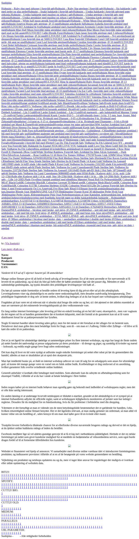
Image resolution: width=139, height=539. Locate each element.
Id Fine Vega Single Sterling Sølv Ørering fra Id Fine (48, 161)
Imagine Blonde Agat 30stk (21, 191)
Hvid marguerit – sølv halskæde (98, 112)
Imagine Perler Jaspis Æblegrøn (24, 194)
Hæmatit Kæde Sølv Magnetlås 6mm (93, 127)
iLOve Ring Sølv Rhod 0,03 (66, 188)
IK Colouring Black (32, 182)
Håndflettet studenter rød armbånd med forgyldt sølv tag (58, 133)
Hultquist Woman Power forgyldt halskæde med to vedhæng (78, 100)
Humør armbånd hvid (31, 103)
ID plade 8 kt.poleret (113, 164)
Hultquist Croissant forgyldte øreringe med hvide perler (46, 45)
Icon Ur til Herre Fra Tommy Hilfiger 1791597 (70, 155)
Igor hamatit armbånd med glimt (54, 179)
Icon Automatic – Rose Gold (29, 155)
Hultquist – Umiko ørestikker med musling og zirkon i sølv (41, 17)
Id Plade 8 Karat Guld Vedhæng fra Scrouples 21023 (73, 164)
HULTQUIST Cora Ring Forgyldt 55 (67, 39)
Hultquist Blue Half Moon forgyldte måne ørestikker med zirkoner (40, 29)
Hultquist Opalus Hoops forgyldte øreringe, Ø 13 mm (97, 75)
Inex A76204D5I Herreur (98, 206)
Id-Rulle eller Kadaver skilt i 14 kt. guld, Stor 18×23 (36, 176)
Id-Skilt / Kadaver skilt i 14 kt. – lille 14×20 (87, 176)
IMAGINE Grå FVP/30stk (50, 191)
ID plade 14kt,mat (35, 164)
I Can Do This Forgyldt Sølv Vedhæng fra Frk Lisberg (82, 142)
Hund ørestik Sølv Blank (56, 103)
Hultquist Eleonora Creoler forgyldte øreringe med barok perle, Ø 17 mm (44, 51)
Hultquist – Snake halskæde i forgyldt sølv (50, 11)
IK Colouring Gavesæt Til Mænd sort (63, 182)
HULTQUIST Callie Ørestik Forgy (45, 33)
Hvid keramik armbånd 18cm (58, 109)
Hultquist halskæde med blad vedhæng (55, 63)
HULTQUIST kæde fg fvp (46, 66)
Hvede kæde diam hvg (116, 103)
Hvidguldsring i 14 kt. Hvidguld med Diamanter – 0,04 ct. (91, 121)
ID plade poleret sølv (21, 167)
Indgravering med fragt (37, 197)
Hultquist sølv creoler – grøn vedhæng (47, 87)
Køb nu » (19, 249)
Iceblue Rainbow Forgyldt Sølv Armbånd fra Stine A (73, 152)
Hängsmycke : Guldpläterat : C (87, 130)
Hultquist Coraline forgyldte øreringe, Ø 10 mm (92, 42)
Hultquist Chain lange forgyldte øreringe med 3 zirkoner (94, 33)
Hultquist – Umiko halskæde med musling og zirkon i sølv (42, 14)
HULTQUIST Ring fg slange (60, 81)
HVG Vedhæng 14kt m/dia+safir (42, 106)
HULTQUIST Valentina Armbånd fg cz (70, 94)
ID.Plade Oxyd (29, 179)
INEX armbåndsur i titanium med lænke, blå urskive (37, 225)
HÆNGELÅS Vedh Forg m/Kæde (24, 130)
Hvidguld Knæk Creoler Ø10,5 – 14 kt (61, 115)
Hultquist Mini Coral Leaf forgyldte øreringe (94, 69)
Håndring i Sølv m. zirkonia (29, 136)
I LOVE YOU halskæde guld (77, 145)
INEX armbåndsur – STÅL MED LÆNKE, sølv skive (61, 216)
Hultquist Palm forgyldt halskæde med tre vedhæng (92, 78)
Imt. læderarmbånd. (106, 194)
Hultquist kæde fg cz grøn (18, 66)
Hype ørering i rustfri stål (59, 127)
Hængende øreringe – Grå (57, 130)
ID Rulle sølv (84, 170)
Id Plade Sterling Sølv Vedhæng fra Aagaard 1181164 (48, 170)
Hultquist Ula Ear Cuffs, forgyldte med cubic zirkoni (95, 91)
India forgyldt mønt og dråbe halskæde (70, 197)
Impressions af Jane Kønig (82, 194)
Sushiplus (6, 2)
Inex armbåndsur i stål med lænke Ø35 (58, 222)
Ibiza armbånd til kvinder (47, 149)
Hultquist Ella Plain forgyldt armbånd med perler (76, 54)
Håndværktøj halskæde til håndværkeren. (66, 136)
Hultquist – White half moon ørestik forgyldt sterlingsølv (40, 20)
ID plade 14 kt (18, 164)
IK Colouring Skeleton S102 (49, 185)
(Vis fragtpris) (12, 243)
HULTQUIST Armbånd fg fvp (24, 26)
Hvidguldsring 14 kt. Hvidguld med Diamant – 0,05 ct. (49, 118)
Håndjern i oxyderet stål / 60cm (104, 133)
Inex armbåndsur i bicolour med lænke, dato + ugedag (43, 219)
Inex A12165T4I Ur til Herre (29, 200)
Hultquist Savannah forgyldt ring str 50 (98, 84)
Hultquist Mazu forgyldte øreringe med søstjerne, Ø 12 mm (39, 69)
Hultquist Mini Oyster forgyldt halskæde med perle (70, 72)
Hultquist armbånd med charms (57, 26)
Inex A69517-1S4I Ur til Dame (75, 203)
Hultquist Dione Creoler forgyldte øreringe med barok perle (37, 48)
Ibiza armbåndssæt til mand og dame (80, 149)
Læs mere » (7, 249)
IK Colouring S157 (24, 185)
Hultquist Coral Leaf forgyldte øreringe (46, 42)
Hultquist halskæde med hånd (92, 63)
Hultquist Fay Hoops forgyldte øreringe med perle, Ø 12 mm (47, 57)
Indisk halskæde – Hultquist (106, 197)
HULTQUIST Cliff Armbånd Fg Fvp (65, 36)
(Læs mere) (7, 237)
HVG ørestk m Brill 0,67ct (107, 106)
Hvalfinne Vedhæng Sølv (90, 103)
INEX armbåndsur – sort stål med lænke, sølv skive (99, 210)
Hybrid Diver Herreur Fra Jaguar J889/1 (24, 127)
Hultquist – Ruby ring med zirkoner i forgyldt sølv (28, 8)
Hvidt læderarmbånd (43, 124)
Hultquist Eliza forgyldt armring (33, 54)
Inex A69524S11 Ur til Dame (69, 206)
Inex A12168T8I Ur (83, 200)
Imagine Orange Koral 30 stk (80, 191)
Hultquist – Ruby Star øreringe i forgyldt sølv (79, 8)
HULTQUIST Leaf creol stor (76, 66)
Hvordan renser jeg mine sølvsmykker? (75, 124)
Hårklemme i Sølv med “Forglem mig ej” (44, 139)
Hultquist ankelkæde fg (71, 23)
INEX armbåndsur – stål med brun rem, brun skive (80, 213)
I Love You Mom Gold (105, 145)
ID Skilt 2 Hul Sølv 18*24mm (107, 170)
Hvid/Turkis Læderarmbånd (25, 115)
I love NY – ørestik (122, 142)
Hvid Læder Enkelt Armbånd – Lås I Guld (58, 112)
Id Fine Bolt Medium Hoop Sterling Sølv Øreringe (77, 158)
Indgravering (18, 197)
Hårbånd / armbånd (98, 136)
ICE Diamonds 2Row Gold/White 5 (25, 152)
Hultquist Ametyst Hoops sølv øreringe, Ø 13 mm (32, 23)
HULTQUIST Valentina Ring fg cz (94, 97)
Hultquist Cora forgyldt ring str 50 (28, 39)
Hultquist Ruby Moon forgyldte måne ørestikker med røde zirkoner (41, 84)
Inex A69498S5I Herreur (45, 203)
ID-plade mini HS (76, 173)
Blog (16, 536)
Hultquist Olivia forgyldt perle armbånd (48, 75)
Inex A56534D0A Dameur (108, 200)
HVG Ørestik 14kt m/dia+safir (76, 106)
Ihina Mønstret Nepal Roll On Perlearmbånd (95, 179)
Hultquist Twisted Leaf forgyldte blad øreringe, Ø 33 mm (36, 91)
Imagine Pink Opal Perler (54, 194)
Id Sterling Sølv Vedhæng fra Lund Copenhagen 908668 (36, 173)
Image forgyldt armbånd (94, 188)
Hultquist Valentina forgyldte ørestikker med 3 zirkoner (46, 97)
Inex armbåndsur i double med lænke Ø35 (94, 219)
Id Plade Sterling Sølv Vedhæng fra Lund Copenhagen (61, 167)
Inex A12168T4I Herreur (58, 200)
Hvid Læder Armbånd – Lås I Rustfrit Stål (96, 109)
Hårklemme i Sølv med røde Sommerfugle (88, 139)
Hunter (73, 103)
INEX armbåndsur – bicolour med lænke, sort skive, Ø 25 (41, 210)
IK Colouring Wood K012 (79, 185)
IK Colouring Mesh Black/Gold (100, 182)
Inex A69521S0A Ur (42, 206)
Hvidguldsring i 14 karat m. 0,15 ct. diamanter (35, 121)
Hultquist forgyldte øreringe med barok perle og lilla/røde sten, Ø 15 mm (60, 60)
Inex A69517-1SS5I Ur (104, 203)
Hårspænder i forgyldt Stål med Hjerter (32, 142)
